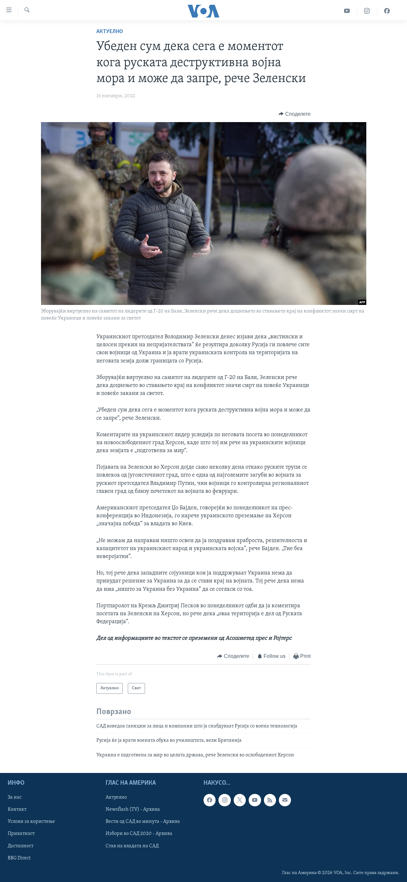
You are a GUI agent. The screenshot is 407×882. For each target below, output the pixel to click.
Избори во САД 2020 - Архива (139, 834)
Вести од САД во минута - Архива (143, 821)
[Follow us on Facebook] (210, 800)
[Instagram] (367, 11)
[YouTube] (347, 11)
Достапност (20, 846)
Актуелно (109, 32)
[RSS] (270, 800)
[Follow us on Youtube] (255, 800)
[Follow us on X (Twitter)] (240, 800)
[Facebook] (387, 11)
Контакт (17, 809)
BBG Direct (19, 858)
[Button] (295, 114)
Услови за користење (31, 821)
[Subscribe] (285, 800)
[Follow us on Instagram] (224, 800)
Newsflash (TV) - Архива (133, 809)
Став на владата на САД (132, 846)
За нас (15, 797)
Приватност (21, 834)
